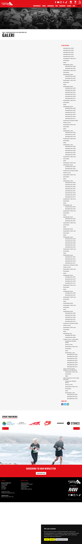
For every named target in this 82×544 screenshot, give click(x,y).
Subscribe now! (41, 473)
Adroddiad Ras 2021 (68, 54)
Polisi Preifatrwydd (25, 486)
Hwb (56, 6)
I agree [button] (46, 539)
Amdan (44, 6)
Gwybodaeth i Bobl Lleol (69, 58)
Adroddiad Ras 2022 (68, 52)
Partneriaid (62, 6)
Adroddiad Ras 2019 (68, 56)
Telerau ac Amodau (25, 482)
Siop (74, 6)
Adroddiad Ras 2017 (70, 98)
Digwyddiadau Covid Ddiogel (27, 484)
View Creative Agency (77, 499)
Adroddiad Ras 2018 (70, 96)
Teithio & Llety (67, 122)
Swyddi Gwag (24, 487)
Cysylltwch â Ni (24, 485)
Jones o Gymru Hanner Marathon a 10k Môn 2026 (70, 369)
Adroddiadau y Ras (68, 130)
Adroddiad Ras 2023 (68, 50)
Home (3, 32)
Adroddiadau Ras (67, 205)
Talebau (69, 6)
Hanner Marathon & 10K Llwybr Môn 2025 (16, 32)
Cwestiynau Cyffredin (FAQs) (70, 120)
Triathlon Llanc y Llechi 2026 (70, 339)
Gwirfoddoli (66, 60)
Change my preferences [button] (61, 539)
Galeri (64, 62)
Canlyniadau (50, 6)
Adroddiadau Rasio (68, 64)
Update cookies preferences (26, 489)
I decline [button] (52, 539)
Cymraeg (79, 6)
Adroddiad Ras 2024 (68, 48)
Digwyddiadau (37, 6)
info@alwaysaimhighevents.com (8, 492)
